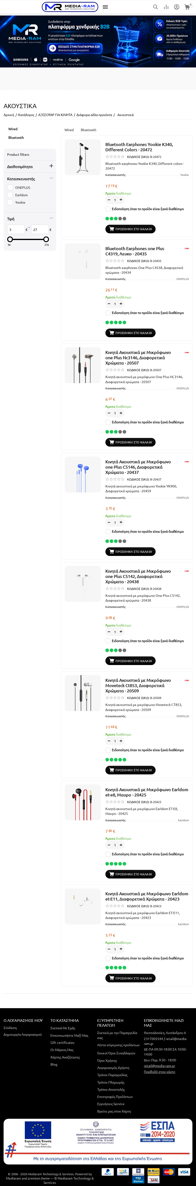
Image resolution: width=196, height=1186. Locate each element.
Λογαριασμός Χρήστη (113, 1067)
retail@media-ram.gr (159, 1065)
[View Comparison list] (166, 7)
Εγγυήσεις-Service (111, 1104)
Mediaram (13, 1178)
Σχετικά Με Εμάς (62, 1028)
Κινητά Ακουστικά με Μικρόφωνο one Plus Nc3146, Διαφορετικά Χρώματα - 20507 (138, 357)
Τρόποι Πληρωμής (110, 1082)
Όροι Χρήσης (107, 1060)
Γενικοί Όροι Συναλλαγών (116, 1053)
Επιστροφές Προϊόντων (115, 1096)
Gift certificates (62, 1042)
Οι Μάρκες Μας (61, 1049)
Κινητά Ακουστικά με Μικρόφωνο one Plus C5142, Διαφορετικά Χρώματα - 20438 (138, 576)
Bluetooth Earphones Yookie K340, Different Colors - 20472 (139, 147)
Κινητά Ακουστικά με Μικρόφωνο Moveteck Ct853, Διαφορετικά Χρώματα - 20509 (138, 685)
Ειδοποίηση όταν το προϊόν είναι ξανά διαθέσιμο (148, 209)
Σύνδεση (10, 1027)
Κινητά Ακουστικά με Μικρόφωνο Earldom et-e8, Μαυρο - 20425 (146, 792)
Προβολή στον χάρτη (159, 1071)
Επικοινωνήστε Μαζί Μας (69, 1035)
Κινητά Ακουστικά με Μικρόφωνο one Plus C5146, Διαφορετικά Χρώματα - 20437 (138, 467)
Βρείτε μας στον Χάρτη (114, 1111)
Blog (53, 1064)
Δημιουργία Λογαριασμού (23, 1034)
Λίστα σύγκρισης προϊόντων (118, 1045)
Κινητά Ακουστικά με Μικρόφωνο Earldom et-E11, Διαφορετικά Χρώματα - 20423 (146, 896)
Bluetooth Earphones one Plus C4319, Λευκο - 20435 (134, 251)
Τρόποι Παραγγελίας (112, 1075)
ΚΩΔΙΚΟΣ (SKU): (138, 157)
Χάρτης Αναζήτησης (65, 1057)
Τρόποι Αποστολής (111, 1089)
